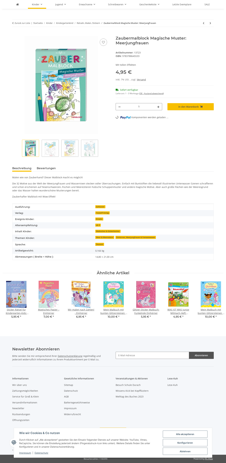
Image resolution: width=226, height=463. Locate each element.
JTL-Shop (209, 458)
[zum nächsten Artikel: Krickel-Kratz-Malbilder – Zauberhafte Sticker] (210, 23)
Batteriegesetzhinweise (77, 402)
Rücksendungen (21, 414)
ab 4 (98, 225)
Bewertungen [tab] (46, 168)
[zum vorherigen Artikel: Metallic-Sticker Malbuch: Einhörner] (203, 23)
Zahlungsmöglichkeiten (25, 390)
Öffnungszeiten (20, 420)
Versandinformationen (24, 402)
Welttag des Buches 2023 (129, 396)
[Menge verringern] (119, 106)
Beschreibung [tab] (21, 168)
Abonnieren (201, 355)
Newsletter (18, 408)
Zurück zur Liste (22, 23)
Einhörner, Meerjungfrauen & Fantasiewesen (135, 237)
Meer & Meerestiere (104, 237)
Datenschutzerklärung (70, 356)
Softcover (100, 207)
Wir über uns (19, 385)
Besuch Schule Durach (128, 385)
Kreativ (99, 219)
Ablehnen (185, 451)
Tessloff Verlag (102, 213)
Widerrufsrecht (72, 414)
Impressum (25, 452)
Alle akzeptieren (185, 434)
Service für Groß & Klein (25, 396)
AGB (66, 396)
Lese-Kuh (172, 385)
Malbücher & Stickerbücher (108, 231)
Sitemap (68, 385)
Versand (141, 79)
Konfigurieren (185, 442)
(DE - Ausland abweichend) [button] (151, 93)
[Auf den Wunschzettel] (103, 42)
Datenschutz (41, 452)
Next (218, 302)
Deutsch (99, 244)
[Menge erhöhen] (158, 106)
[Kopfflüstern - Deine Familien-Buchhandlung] (17, 4)
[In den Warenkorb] (15, 34)
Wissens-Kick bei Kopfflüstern (132, 390)
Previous (8, 302)
